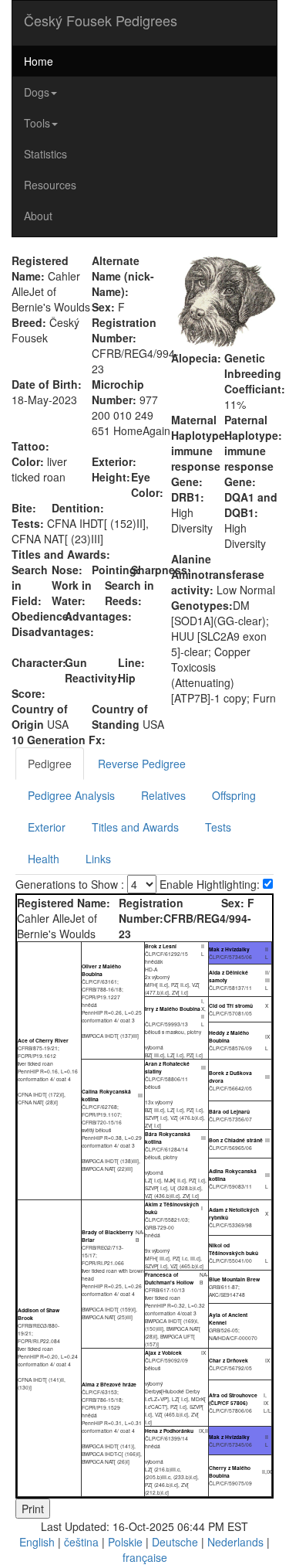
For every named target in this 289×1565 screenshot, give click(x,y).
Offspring (234, 795)
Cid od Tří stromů (231, 1005)
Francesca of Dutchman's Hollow (169, 1278)
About (38, 215)
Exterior (47, 827)
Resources (50, 184)
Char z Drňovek (228, 1360)
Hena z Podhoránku (169, 1430)
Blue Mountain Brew (234, 1279)
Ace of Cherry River (43, 1040)
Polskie (125, 1542)
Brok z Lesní (160, 946)
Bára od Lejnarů (229, 1111)
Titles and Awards (135, 827)
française (145, 1557)
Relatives (163, 795)
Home (38, 61)
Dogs (36, 92)
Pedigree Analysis (71, 795)
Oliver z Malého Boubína (101, 970)
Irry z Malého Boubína (172, 1008)
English (37, 1542)
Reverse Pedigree (142, 763)
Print (33, 1508)
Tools (37, 123)
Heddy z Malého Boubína (229, 1036)
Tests (218, 827)
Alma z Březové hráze (109, 1384)
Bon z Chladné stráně (236, 1140)
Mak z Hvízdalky (229, 949)
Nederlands (235, 1542)
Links (98, 858)
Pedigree (50, 763)
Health (43, 858)
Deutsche (175, 1542)
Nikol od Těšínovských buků (233, 1249)
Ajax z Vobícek (163, 1352)
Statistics (45, 154)
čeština (81, 1542)
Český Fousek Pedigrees (100, 20)
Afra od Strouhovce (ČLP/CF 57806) (233, 1399)
